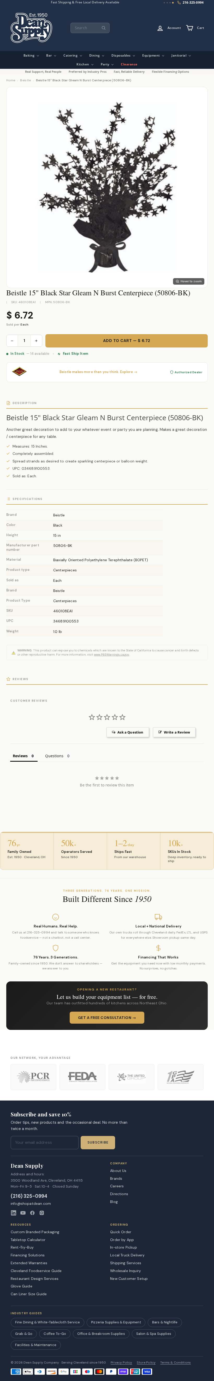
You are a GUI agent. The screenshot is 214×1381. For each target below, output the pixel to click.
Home (10, 80)
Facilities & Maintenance (35, 1345)
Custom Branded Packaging (35, 1232)
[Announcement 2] (167, 2)
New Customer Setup (129, 1278)
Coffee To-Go (55, 1333)
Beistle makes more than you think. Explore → (98, 372)
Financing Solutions (28, 1255)
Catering (71, 55)
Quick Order (120, 1232)
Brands (116, 1178)
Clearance (129, 64)
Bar (49, 55)
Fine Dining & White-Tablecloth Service (47, 1322)
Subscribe (97, 1142)
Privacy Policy (121, 1363)
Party (105, 64)
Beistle (25, 80)
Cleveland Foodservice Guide (36, 1270)
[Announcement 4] (173, 3)
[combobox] (90, 28)
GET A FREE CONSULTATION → (107, 1017)
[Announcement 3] (170, 2)
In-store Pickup (123, 1247)
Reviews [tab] (20, 755)
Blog (114, 1201)
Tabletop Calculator (28, 1239)
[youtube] (23, 1213)
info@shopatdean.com (31, 1203)
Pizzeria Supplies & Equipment (116, 1322)
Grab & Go (23, 1333)
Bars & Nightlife (165, 1322)
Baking (29, 55)
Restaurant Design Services (34, 1278)
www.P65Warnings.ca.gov (111, 654)
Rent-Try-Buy (22, 1247)
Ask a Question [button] (130, 732)
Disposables (121, 55)
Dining (95, 55)
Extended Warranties (29, 1263)
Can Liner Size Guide (29, 1294)
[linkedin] (13, 1213)
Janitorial (179, 55)
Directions (119, 1193)
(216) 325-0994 (29, 1196)
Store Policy (146, 1363)
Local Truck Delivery (127, 1255)
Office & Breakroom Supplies (101, 1333)
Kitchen (83, 64)
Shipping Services (125, 1263)
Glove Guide (21, 1286)
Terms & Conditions (175, 1363)
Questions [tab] (54, 755)
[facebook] (32, 1213)
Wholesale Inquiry (125, 1270)
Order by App (122, 1239)
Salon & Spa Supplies (153, 1333)
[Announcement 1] (164, 2)
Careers (117, 1186)
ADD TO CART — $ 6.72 (126, 340)
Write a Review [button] (177, 732)
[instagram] (42, 1213)
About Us (118, 1170)
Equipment (151, 55)
